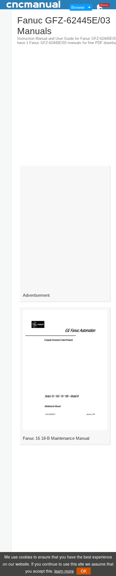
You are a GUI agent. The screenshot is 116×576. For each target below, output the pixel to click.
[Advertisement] (58, 103)
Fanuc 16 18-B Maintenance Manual (56, 438)
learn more (64, 571)
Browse (77, 7)
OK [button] (83, 571)
